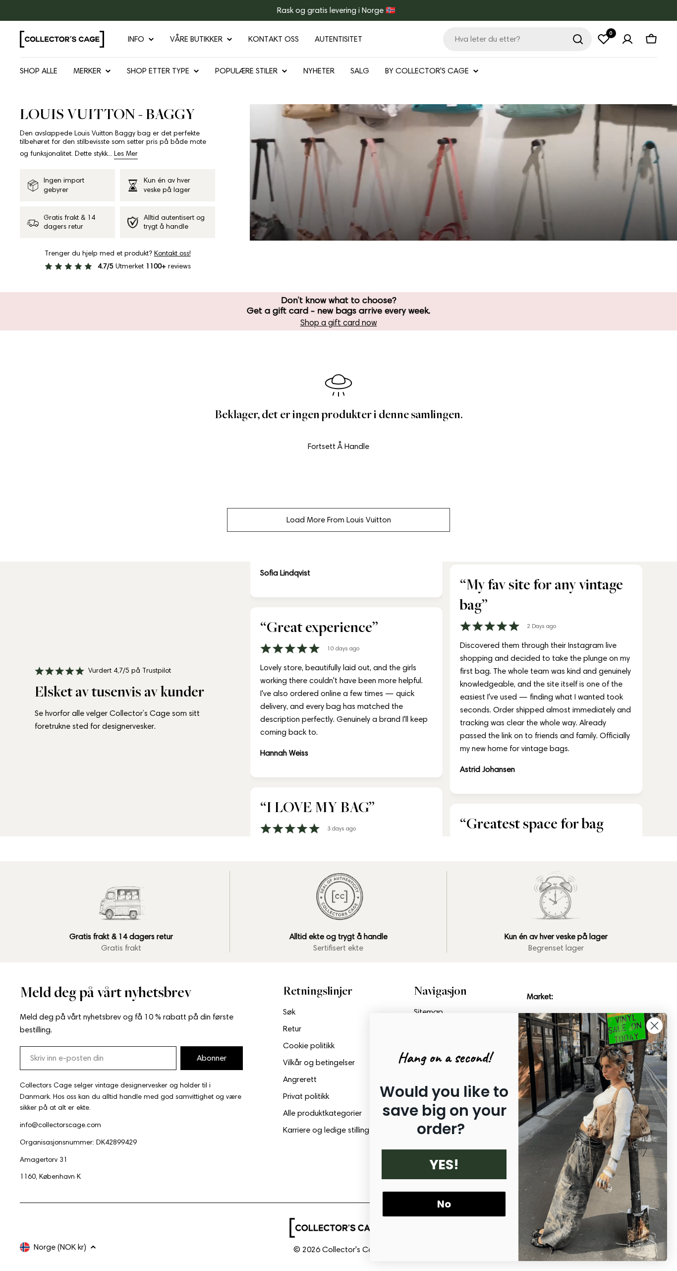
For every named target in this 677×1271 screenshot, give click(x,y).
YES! (444, 1164)
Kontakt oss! (172, 253)
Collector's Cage (352, 1249)
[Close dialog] (654, 1025)
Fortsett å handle (338, 446)
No (444, 1204)
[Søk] (578, 39)
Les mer (126, 153)
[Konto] (627, 39)
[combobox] (517, 39)
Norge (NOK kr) (60, 1247)
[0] (604, 39)
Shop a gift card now (338, 322)
